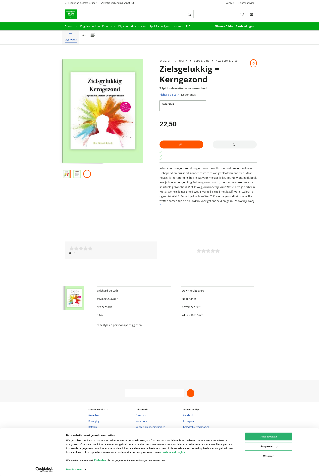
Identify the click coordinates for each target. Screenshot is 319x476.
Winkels (230, 2)
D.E (188, 26)
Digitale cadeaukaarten (132, 26)
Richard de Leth (169, 94)
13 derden (100, 460)
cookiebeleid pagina (172, 452)
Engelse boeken (90, 26)
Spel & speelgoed (160, 26)
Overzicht (166, 60)
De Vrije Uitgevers (193, 290)
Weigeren (268, 456)
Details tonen (74, 469)
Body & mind (202, 60)
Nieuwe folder (224, 26)
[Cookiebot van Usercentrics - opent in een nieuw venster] (44, 469)
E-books (107, 26)
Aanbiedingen (245, 26)
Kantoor (178, 26)
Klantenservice (246, 2)
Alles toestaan (269, 436)
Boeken (69, 26)
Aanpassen (266, 446)
